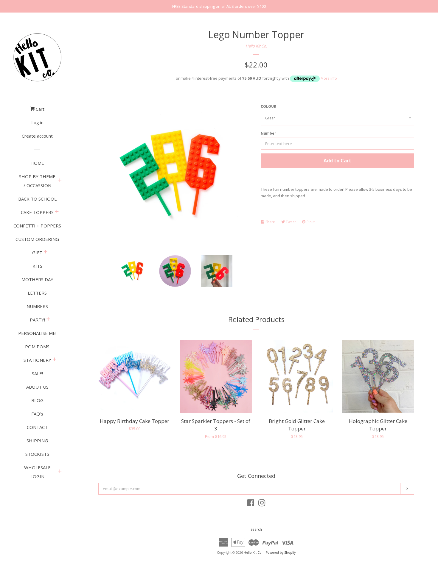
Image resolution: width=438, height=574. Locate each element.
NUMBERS (37, 306)
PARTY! (37, 320)
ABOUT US (37, 387)
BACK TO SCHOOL (37, 199)
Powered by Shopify (281, 552)
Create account (37, 136)
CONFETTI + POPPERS (37, 226)
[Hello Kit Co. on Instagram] (261, 504)
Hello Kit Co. (256, 46)
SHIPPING (37, 441)
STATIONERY (37, 360)
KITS (37, 266)
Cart (39, 109)
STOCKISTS (37, 454)
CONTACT (37, 427)
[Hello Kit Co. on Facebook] (250, 504)
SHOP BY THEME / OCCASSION (37, 180)
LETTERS (37, 293)
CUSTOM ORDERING (37, 239)
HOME (37, 163)
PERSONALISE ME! (37, 333)
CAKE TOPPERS (37, 212)
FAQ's (37, 414)
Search (256, 529)
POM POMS (37, 347)
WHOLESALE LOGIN (37, 471)
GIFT (37, 253)
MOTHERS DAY (37, 279)
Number (268, 133)
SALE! (37, 373)
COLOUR (268, 106)
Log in (37, 122)
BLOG (37, 400)
